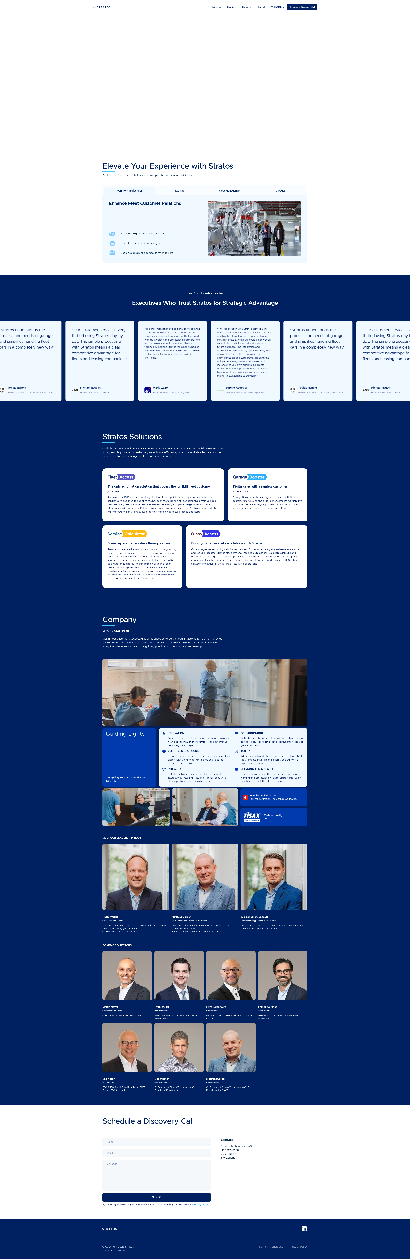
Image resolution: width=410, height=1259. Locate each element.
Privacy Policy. (201, 1205)
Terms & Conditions (271, 1247)
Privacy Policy (299, 1247)
